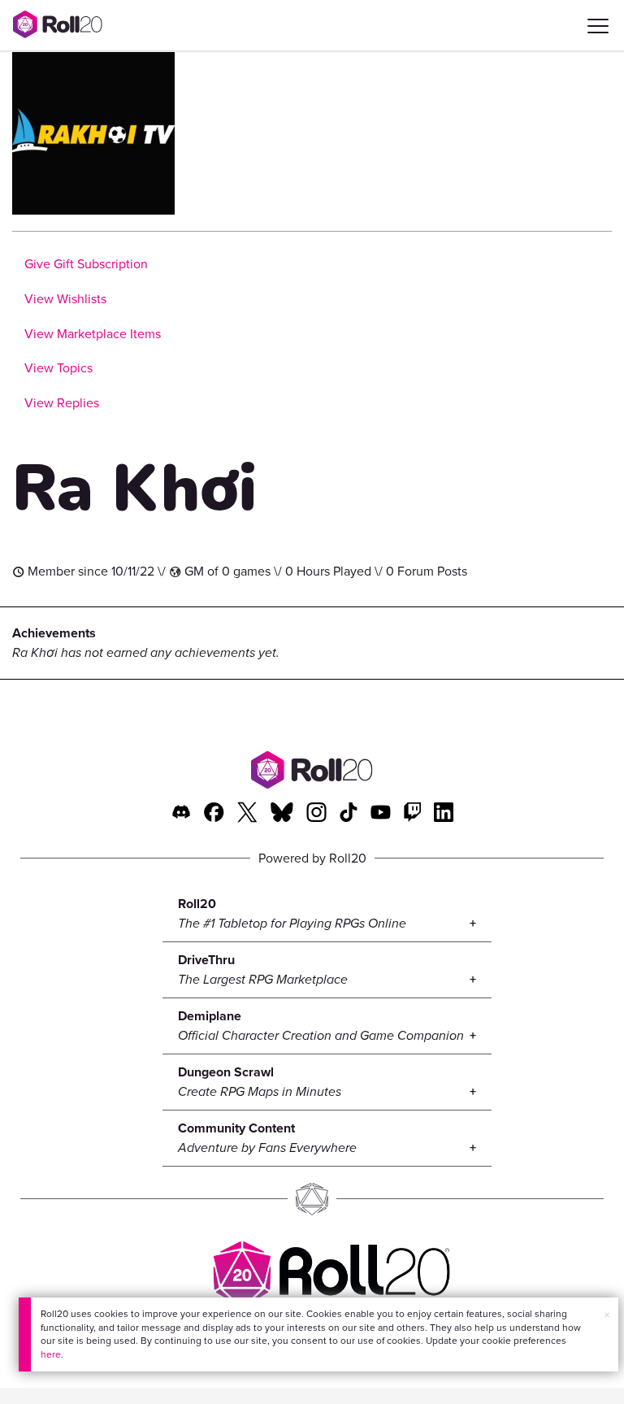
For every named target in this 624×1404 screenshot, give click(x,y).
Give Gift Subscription (86, 263)
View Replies (61, 402)
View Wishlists (65, 298)
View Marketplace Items (92, 333)
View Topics (58, 368)
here (51, 1354)
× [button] (607, 1315)
